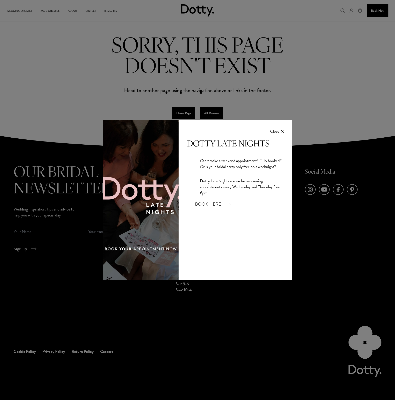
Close (274, 131)
